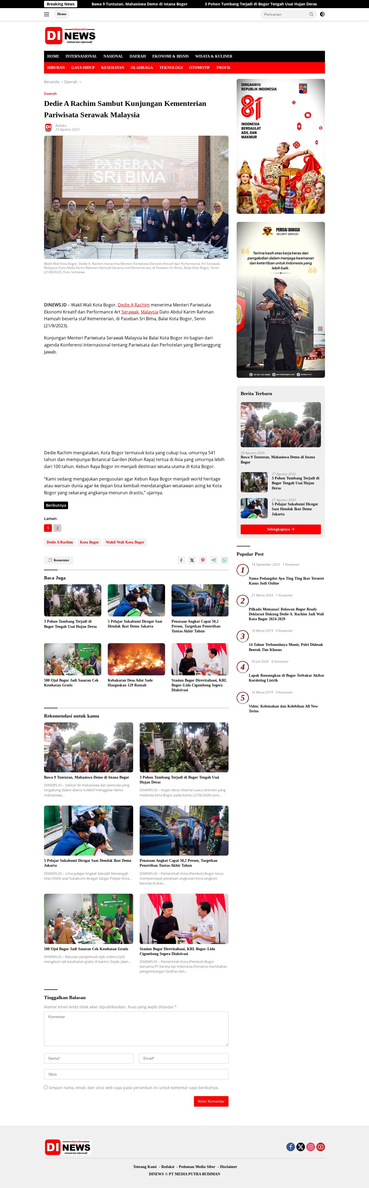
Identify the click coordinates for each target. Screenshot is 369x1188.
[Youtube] (320, 1147)
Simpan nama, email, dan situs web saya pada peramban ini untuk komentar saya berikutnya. (134, 1087)
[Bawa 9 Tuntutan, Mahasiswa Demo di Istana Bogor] (88, 747)
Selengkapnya (279, 529)
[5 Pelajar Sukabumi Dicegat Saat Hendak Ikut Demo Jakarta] (136, 600)
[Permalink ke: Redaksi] (48, 127)
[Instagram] (310, 1147)
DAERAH (138, 56)
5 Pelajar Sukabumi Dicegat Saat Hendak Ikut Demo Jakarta (135, 623)
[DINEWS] (71, 35)
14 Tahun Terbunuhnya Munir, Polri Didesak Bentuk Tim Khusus (286, 647)
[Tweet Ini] (192, 560)
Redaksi (60, 125)
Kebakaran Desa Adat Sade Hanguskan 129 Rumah (130, 682)
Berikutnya (56, 505)
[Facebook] (290, 1147)
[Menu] (47, 14)
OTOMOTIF (199, 68)
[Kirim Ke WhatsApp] (224, 560)
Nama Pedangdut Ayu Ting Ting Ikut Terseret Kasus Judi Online (286, 580)
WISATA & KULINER (213, 56)
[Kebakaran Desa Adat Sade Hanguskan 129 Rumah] (136, 659)
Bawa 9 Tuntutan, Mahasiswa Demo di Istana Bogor (102, 4)
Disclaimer (228, 1167)
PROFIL (224, 68)
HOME (53, 56)
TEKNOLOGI (171, 68)
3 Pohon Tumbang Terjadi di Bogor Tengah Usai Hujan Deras (223, 4)
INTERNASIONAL (81, 56)
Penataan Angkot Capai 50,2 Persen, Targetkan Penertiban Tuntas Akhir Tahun (196, 626)
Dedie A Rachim (134, 305)
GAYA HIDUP (83, 68)
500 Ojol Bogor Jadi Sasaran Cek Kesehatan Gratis (71, 682)
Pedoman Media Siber (197, 1167)
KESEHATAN (112, 68)
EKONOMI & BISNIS (170, 56)
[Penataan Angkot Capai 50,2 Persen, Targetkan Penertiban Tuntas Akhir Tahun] (200, 600)
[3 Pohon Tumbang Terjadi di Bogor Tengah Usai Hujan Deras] (72, 600)
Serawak (130, 312)
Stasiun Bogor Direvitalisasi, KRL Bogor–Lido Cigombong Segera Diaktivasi (199, 685)
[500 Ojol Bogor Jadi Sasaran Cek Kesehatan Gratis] (72, 659)
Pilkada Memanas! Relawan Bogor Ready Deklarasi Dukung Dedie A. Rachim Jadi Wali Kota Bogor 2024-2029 (286, 614)
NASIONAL (113, 56)
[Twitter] (300, 1147)
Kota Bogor (89, 542)
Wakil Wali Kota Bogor (125, 542)
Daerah (50, 93)
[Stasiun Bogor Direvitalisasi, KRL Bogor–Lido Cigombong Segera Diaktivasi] (200, 659)
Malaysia (149, 312)
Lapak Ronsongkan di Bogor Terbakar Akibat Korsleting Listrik (286, 677)
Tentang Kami (145, 1167)
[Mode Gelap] (322, 14)
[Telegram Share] (214, 560)
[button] (311, 14)
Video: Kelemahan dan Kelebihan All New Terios (283, 708)
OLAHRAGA (142, 68)
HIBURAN (56, 68)
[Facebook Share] (181, 560)
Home (61, 14)
